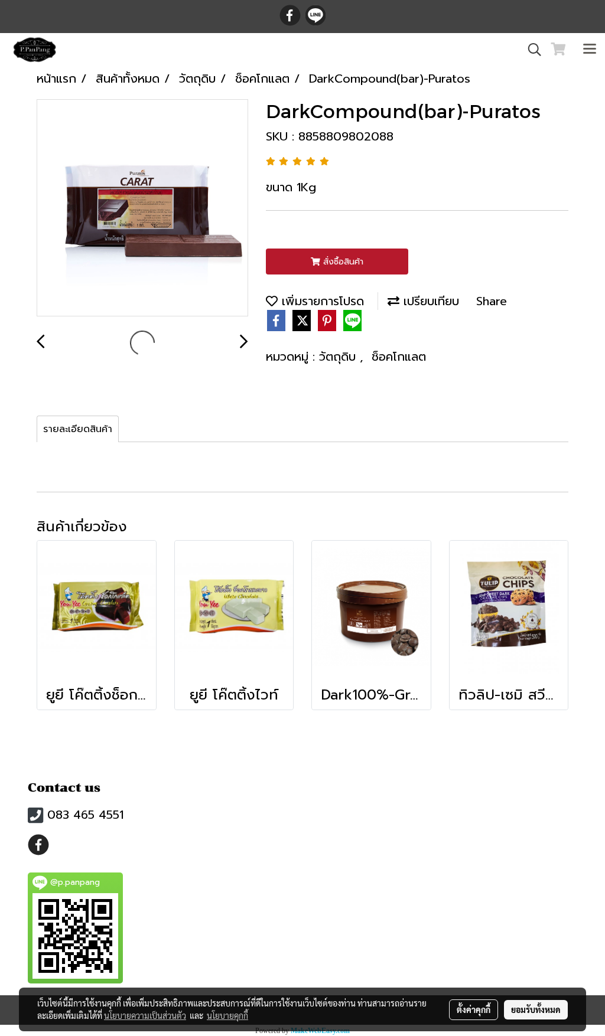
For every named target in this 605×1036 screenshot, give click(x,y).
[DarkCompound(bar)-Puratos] (142, 208)
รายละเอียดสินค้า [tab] (77, 429)
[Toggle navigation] (590, 50)
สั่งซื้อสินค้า (341, 262)
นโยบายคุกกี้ (227, 1015)
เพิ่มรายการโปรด (321, 301)
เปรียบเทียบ (429, 301)
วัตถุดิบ (339, 356)
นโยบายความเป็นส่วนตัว (145, 1015)
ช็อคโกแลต (399, 356)
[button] (530, 49)
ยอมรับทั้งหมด (536, 1009)
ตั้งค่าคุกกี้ (473, 1009)
